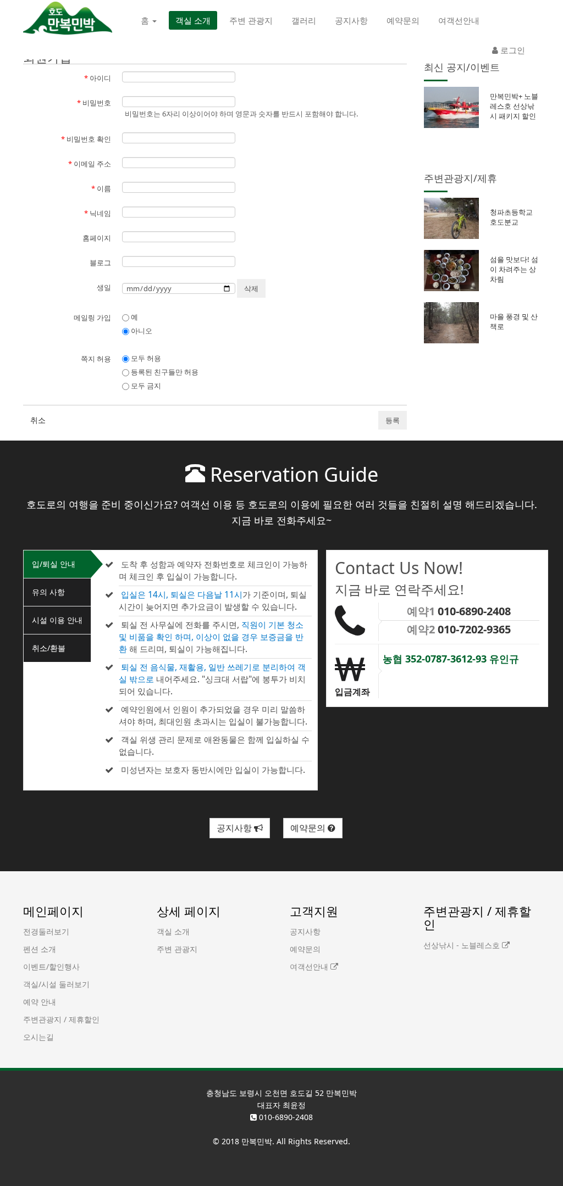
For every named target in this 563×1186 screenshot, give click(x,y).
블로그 (100, 263)
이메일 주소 (89, 164)
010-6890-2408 (474, 611)
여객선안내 (458, 20)
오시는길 (38, 1037)
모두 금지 (145, 386)
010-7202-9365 (474, 629)
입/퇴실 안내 (53, 564)
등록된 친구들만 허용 (163, 372)
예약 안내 (39, 1001)
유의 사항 (48, 592)
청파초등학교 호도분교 (511, 217)
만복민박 (256, 1141)
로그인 (511, 49)
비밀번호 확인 (86, 139)
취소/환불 (48, 648)
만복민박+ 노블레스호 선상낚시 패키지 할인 (514, 106)
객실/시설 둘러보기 (56, 984)
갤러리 (303, 20)
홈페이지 (96, 238)
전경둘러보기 (46, 931)
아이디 (97, 78)
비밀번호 (94, 103)
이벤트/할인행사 (51, 966)
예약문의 (403, 20)
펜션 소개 (39, 949)
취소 (38, 420)
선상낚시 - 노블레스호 (462, 945)
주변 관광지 (251, 20)
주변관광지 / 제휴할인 (61, 1019)
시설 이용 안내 (57, 620)
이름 (101, 188)
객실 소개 (193, 20)
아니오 (140, 331)
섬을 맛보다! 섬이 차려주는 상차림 (514, 269)
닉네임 (97, 213)
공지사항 (351, 20)
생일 (104, 287)
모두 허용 (145, 358)
